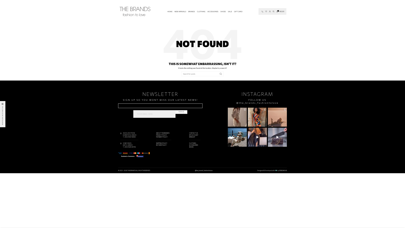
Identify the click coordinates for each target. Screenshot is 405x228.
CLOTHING (192, 143)
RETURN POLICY (161, 145)
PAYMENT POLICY (162, 137)
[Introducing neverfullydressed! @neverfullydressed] (257, 117)
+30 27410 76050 (130, 137)
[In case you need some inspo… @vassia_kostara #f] (237, 137)
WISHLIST (192, 137)
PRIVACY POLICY (161, 135)
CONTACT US (193, 133)
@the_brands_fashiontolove (257, 103)
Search (220, 73)
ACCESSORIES (193, 145)
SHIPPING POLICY (161, 143)
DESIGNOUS (283, 170)
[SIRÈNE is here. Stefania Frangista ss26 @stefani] (277, 117)
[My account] (270, 11)
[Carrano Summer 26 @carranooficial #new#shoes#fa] (257, 137)
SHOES (191, 147)
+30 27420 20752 (130, 147)
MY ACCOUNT (193, 135)
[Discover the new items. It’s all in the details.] (237, 117)
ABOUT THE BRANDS (162, 133)
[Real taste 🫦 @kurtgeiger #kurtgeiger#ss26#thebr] (277, 137)
